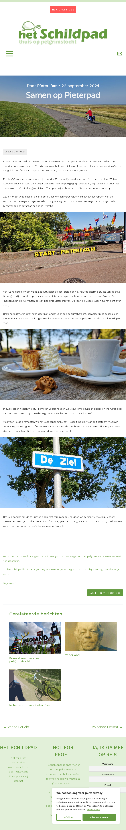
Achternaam (107, 774)
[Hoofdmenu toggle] (9, 53)
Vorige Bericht (16, 727)
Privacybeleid (93, 809)
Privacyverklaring (18, 776)
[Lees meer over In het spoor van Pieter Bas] (35, 684)
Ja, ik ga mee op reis (105, 593)
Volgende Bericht (107, 727)
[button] (63, 9)
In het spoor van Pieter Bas (29, 705)
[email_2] (120, 53)
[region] (86, 806)
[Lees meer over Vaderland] (91, 636)
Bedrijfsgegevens (18, 771)
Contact (18, 780)
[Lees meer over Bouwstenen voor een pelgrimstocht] (35, 637)
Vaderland (72, 655)
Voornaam (107, 764)
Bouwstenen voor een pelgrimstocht (25, 659)
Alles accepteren (99, 817)
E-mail (107, 785)
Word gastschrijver (18, 767)
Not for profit (18, 757)
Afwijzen (68, 817)
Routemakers (18, 762)
